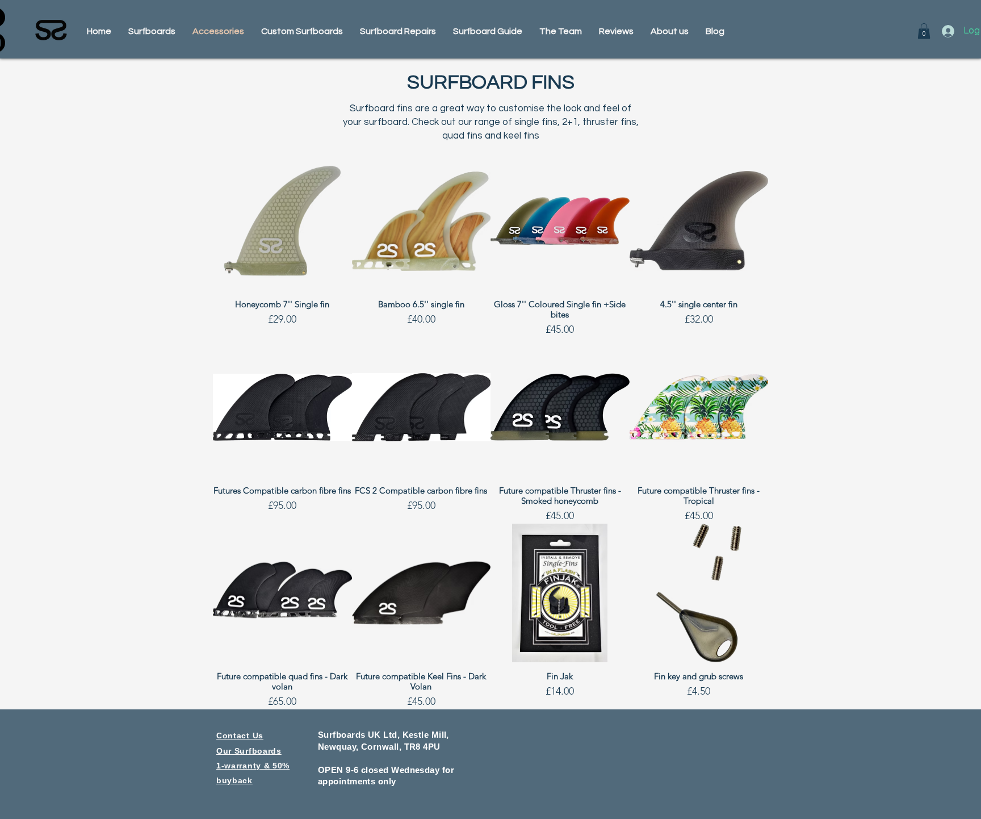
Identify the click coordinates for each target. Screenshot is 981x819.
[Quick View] (282, 221)
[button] (923, 31)
